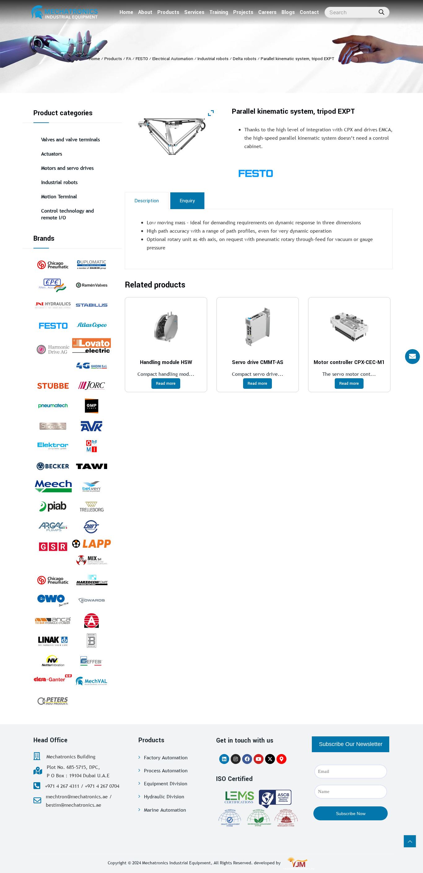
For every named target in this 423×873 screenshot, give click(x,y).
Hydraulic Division (164, 796)
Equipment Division (165, 783)
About (145, 12)
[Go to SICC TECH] (52, 426)
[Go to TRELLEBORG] (91, 506)
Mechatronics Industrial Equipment (176, 863)
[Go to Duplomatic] (91, 265)
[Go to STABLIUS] (91, 305)
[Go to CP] (52, 265)
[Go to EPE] (52, 285)
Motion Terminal (59, 196)
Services (194, 12)
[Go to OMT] (91, 526)
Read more (166, 383)
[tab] (146, 200)
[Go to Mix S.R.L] (91, 560)
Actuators (51, 153)
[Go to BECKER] (52, 466)
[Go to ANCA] (52, 620)
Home (126, 12)
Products (168, 12)
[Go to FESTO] (52, 325)
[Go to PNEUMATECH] (52, 406)
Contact (309, 12)
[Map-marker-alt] (281, 759)
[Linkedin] (224, 759)
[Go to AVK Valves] (91, 426)
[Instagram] (236, 759)
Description (146, 200)
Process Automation (166, 770)
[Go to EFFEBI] (91, 661)
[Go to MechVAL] (91, 681)
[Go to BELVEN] (91, 486)
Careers (267, 12)
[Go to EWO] (52, 600)
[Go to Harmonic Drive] (52, 349)
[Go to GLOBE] (91, 620)
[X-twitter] (270, 759)
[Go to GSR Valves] (52, 547)
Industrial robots (59, 182)
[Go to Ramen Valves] (91, 285)
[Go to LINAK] (52, 640)
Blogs (288, 12)
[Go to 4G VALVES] (91, 365)
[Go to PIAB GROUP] (52, 506)
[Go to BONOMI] (91, 640)
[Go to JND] (52, 305)
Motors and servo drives (67, 168)
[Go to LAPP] (91, 543)
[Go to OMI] (91, 446)
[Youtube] (259, 759)
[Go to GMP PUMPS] (91, 406)
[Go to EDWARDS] (91, 600)
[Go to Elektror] (52, 446)
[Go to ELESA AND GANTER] (52, 677)
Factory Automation (166, 757)
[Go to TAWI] (91, 466)
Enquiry (187, 200)
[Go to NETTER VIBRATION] (52, 661)
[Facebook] (247, 759)
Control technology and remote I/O (67, 214)
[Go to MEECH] (52, 486)
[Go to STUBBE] (52, 385)
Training (218, 12)
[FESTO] (270, 173)
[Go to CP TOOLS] (52, 580)
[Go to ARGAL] (52, 526)
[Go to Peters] (52, 701)
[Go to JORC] (91, 385)
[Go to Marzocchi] (91, 580)
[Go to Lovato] (91, 345)
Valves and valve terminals (70, 139)
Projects (243, 12)
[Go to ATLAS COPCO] (91, 325)
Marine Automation (165, 809)
